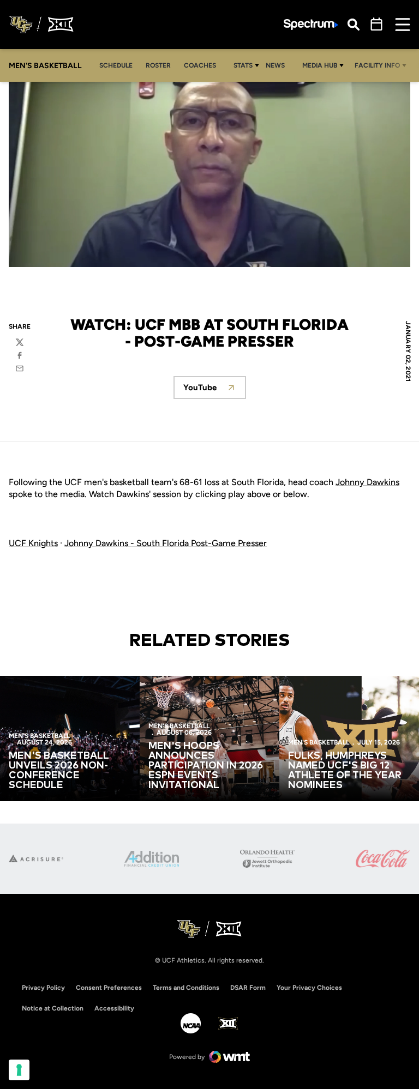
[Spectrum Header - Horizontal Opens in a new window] (311, 25)
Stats (243, 65)
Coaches (200, 65)
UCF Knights (33, 543)
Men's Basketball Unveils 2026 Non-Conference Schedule (59, 770)
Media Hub (319, 65)
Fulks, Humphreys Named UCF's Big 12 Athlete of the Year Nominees (345, 770)
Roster (158, 65)
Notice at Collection (52, 1008)
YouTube (214, 390)
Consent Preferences (109, 987)
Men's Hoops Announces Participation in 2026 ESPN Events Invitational (205, 765)
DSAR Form (248, 987)
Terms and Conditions (186, 987)
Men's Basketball (39, 736)
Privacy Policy (43, 987)
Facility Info (377, 65)
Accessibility (114, 1008)
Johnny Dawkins (367, 482)
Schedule (116, 65)
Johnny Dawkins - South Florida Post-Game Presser (165, 543)
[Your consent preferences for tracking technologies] (19, 1070)
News (275, 65)
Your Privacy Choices (309, 987)
